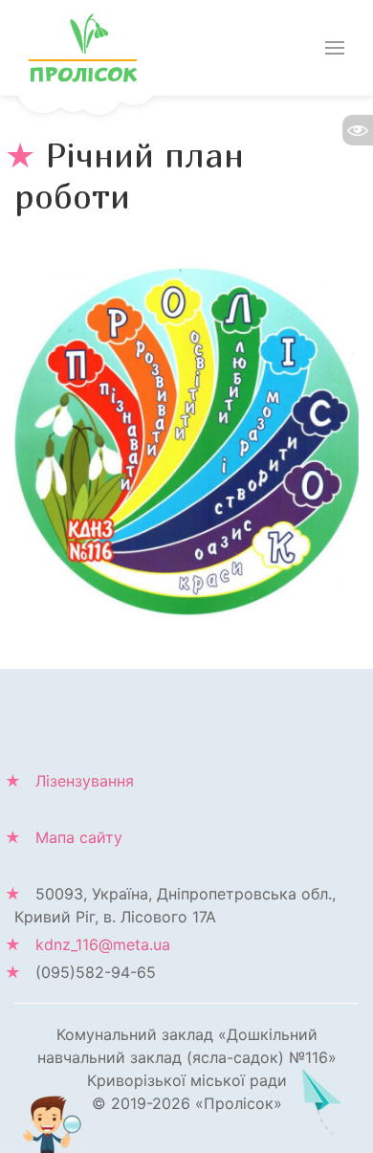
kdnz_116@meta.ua (102, 944)
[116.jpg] (186, 439)
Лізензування (84, 780)
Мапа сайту (78, 837)
